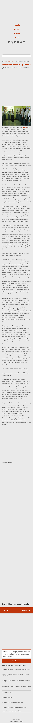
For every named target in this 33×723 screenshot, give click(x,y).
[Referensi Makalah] (16, 11)
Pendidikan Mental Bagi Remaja (16, 64)
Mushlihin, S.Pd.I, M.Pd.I (11, 67)
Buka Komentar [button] (16, 661)
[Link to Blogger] (24, 43)
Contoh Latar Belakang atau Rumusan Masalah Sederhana (15, 675)
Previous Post (26, 610)
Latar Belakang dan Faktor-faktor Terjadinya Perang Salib (16, 687)
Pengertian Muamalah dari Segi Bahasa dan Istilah (16, 669)
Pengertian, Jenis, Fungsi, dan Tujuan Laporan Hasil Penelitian (16, 681)
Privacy (13, 719)
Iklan (17, 37)
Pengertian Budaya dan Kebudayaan (12, 702)
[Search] (29, 55)
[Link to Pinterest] (18, 43)
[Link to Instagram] (12, 43)
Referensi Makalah (18, 721)
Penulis (16, 25)
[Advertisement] (16, 87)
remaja (25, 127)
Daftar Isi (16, 33)
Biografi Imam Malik (7, 693)
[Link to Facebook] (9, 43)
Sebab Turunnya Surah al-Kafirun (11, 711)
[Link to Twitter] (15, 43)
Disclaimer (19, 719)
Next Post (5, 610)
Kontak (16, 29)
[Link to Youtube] (21, 43)
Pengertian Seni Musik (8, 697)
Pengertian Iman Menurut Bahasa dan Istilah (14, 707)
